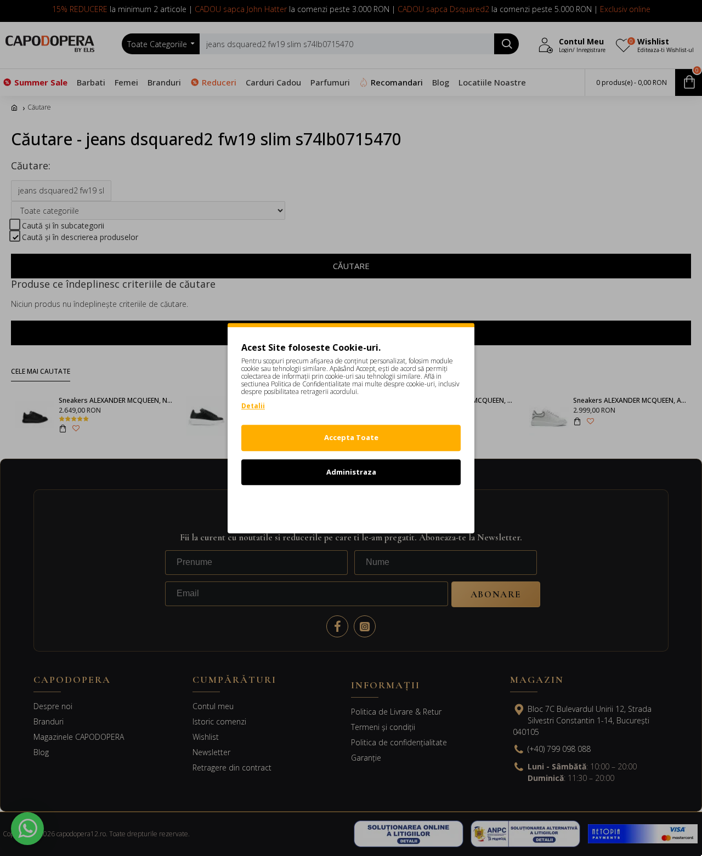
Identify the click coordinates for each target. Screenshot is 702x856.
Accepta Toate (351, 437)
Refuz (351, 506)
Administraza (351, 472)
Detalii (253, 405)
